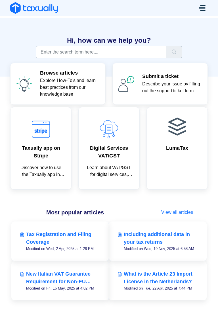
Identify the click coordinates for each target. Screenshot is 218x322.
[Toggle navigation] (202, 8)
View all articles (177, 212)
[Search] (174, 52)
